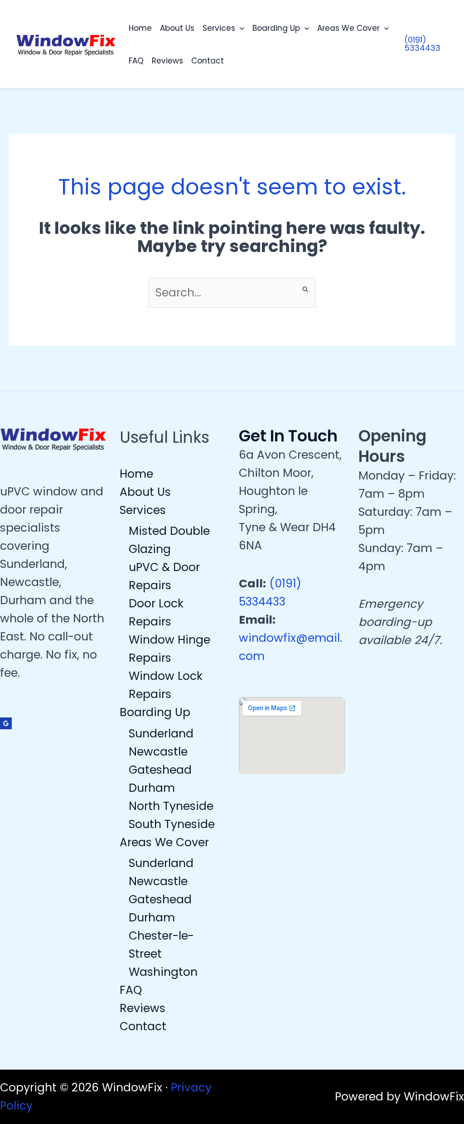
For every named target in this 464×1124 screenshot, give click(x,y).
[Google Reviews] (6, 723)
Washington (163, 972)
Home (140, 28)
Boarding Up (276, 28)
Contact (207, 60)
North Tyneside (171, 806)
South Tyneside (172, 824)
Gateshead (160, 770)
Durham (152, 788)
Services (219, 28)
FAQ (136, 60)
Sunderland (161, 733)
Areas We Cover (348, 28)
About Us (177, 28)
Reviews (167, 60)
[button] (239, 28)
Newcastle (158, 752)
